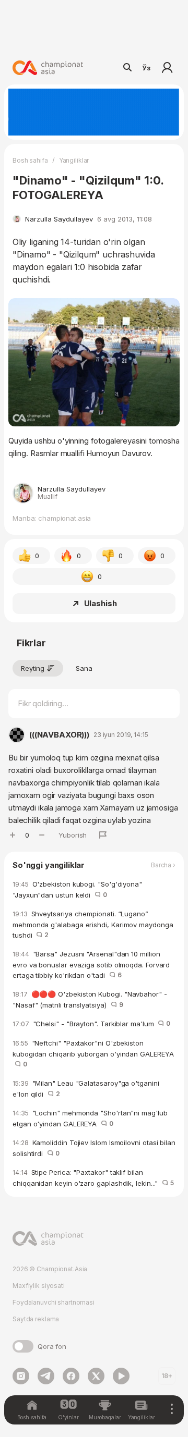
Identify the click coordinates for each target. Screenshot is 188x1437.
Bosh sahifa (30, 160)
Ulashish (100, 603)
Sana (84, 668)
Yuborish (72, 835)
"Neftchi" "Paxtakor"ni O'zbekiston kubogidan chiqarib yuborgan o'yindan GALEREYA (93, 1053)
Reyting (32, 668)
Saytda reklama (36, 1319)
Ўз (146, 68)
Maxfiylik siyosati (39, 1285)
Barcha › (163, 865)
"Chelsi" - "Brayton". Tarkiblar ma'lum (91, 1024)
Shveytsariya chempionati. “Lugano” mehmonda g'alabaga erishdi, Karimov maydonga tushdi (93, 924)
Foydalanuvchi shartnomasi (54, 1302)
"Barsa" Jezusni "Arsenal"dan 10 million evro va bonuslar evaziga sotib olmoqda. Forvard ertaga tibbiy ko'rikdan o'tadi (91, 964)
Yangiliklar (74, 160)
